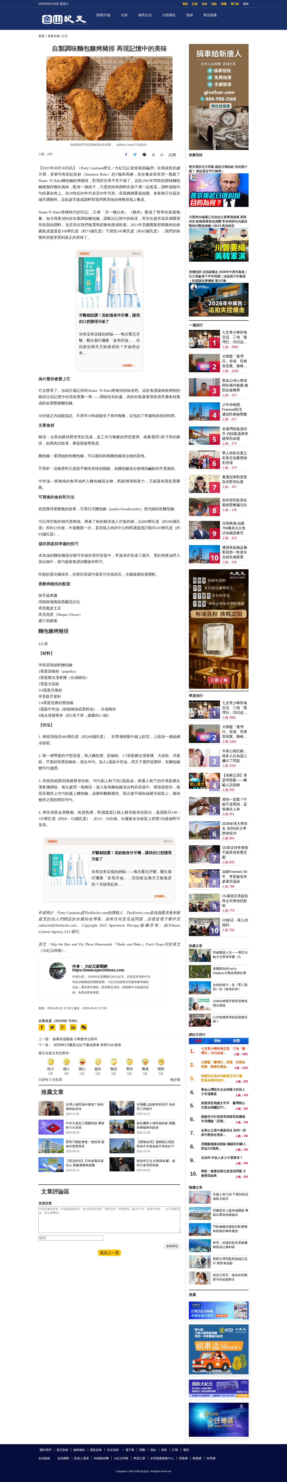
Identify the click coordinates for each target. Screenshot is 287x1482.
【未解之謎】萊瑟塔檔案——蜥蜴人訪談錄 (234, 780)
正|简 (172, 155)
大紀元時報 (121, 1458)
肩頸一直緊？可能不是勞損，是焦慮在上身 (234, 804)
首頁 (41, 36)
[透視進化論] (219, 687)
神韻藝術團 (101, 1458)
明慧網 (183, 1458)
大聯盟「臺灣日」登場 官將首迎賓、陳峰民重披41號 (234, 361)
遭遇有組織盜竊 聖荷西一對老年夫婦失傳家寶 (234, 552)
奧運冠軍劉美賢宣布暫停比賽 (234, 479)
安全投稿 (113, 1450)
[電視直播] (219, 1435)
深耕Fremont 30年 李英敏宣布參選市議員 (234, 876)
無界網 (211, 1458)
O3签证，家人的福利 (235, 922)
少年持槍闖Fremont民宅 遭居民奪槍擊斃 (234, 409)
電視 (185, 3)
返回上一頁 (109, 1253)
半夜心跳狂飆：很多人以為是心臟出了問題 (234, 756)
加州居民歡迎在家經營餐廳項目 (234, 502)
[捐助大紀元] (219, 1396)
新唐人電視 (81, 1458)
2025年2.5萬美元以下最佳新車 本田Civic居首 (87, 1045)
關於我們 (45, 1450)
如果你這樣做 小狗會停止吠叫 (75, 1039)
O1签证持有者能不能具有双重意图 (235, 852)
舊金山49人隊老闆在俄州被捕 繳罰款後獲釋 (235, 385)
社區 (124, 15)
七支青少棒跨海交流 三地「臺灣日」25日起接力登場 (234, 337)
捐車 (204, 3)
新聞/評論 (103, 15)
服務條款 (79, 1450)
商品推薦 (210, 15)
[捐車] (219, 1373)
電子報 (235, 3)
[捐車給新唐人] (219, 149)
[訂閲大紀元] (219, 1318)
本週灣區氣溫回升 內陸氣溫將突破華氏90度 (235, 434)
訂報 (194, 3)
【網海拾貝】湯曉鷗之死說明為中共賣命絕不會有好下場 (155, 1146)
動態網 (197, 1458)
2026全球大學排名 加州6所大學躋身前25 (235, 828)
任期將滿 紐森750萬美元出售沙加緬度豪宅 (234, 528)
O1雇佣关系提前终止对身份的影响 (235, 901)
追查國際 (63, 1458)
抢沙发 (175, 1079)
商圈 (223, 3)
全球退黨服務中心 (162, 1458)
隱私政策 (96, 1450)
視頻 (189, 15)
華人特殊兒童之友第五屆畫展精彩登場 (234, 458)
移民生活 (145, 15)
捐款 (214, 3)
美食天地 (53, 36)
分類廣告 (169, 15)
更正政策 (62, 1450)
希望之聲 (139, 1458)
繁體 (246, 3)
